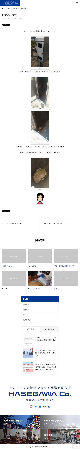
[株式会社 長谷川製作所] (10, 3)
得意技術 (26, 305)
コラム (25, 315)
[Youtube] (44, 406)
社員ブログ (27, 320)
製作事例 (26, 310)
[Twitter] (35, 406)
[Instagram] (31, 406)
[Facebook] (40, 406)
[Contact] (49, 406)
